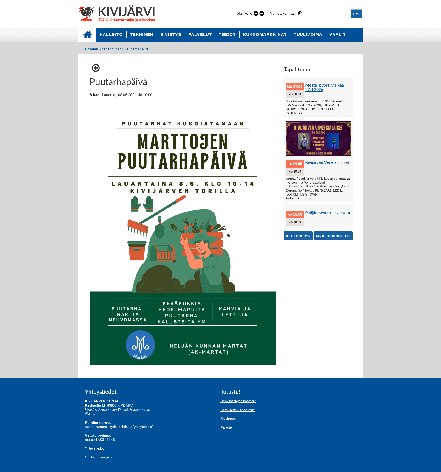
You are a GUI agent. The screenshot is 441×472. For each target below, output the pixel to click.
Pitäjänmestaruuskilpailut (327, 213)
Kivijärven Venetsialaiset (327, 163)
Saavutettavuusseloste (237, 410)
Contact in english (98, 457)
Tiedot (227, 34)
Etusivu (87, 35)
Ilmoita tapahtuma (298, 235)
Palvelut (200, 34)
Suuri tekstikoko (256, 13)
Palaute (226, 427)
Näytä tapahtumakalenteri (333, 235)
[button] (97, 68)
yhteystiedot (143, 427)
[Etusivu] (118, 14)
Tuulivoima (308, 34)
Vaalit (337, 34)
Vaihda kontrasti (283, 13)
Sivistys (170, 34)
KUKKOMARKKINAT (265, 34)
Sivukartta (228, 419)
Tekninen (141, 34)
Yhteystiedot (94, 448)
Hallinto (111, 34)
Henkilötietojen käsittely (238, 401)
